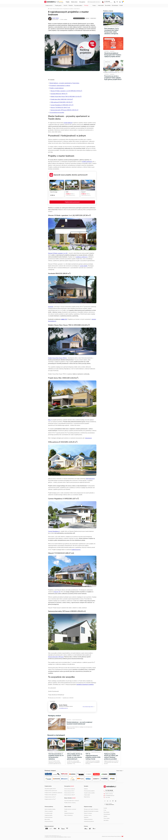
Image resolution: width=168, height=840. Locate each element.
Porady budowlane (48, 817)
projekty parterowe (87, 161)
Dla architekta (108, 5)
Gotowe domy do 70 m (69, 792)
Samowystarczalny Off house (56, 657)
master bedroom (68, 122)
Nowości (65, 5)
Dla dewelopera (115, 5)
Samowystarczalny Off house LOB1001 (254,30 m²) (64, 110)
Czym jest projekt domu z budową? (71, 800)
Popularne (71, 5)
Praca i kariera (106, 818)
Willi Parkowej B (90, 478)
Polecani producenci (49, 821)
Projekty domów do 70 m (50, 799)
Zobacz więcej (119, 770)
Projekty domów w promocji (70, 809)
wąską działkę (83, 266)
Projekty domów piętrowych (50, 794)
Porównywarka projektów (89, 790)
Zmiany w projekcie (49, 811)
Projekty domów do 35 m (50, 797)
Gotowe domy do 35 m (69, 790)
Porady (50, 8)
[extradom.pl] (50, 2)
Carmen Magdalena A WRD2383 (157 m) (62, 105)
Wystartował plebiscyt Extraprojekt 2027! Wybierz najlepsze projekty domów (112, 54)
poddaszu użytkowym (81, 257)
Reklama (105, 816)
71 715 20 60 (107, 1)
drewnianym (88, 438)
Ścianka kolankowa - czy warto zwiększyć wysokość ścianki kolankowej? (79, 723)
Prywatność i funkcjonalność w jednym (60, 85)
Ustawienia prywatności (89, 821)
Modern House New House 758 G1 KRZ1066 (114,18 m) (66, 96)
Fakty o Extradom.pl (68, 815)
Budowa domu (74, 2)
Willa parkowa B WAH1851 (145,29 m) (62, 102)
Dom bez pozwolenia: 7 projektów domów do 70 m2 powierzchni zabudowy (55, 756)
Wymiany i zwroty (87, 815)
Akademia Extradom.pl (68, 813)
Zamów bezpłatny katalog (50, 809)
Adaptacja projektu (48, 815)
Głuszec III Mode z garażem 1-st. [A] (57, 253)
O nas (105, 810)
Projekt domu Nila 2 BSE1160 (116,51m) (62, 99)
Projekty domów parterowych (72, 202)
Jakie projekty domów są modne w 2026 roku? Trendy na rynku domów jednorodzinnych (74, 756)
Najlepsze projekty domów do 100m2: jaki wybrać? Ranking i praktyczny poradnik (111, 756)
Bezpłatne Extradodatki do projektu (91, 811)
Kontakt (121, 5)
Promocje (86, 5)
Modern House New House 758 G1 (57, 358)
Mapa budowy (87, 797)
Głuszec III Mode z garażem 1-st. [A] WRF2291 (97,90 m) (66, 91)
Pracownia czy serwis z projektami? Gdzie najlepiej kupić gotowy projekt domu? (113, 77)
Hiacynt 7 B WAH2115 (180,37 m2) (60, 107)
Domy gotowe (82, 2)
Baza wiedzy (47, 819)
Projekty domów (48, 786)
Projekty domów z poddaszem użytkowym (53, 792)
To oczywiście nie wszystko (57, 112)
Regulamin (86, 817)
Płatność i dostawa (88, 813)
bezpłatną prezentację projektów (85, 684)
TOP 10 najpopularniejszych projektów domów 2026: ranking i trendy (93, 756)
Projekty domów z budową (69, 802)
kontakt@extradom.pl (63, 708)
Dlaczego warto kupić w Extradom (91, 809)
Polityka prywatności (88, 819)
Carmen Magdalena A (54, 531)
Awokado (50, 306)
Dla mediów (106, 820)
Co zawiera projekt (48, 813)
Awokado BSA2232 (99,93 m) (59, 93)
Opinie (65, 811)
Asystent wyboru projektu (89, 792)
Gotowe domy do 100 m (69, 794)
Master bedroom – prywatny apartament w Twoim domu (64, 83)
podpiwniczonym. (76, 549)
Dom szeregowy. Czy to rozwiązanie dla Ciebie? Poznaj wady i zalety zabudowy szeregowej (111, 31)
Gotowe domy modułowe (69, 788)
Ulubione (86, 788)
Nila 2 (49, 420)
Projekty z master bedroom (57, 88)
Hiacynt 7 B (57, 592)
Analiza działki (101, 5)
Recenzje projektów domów (57, 8)
